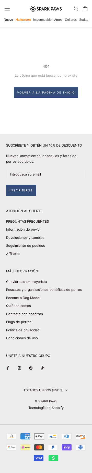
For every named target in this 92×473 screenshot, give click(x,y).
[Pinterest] (30, 368)
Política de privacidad (23, 330)
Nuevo (8, 20)
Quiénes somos (18, 306)
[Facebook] (7, 368)
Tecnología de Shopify (46, 408)
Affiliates (13, 254)
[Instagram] (19, 368)
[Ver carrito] (85, 8)
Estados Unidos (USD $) (43, 390)
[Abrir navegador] (7, 9)
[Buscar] (76, 8)
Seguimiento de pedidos (25, 245)
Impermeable (42, 20)
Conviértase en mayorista (26, 282)
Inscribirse (21, 190)
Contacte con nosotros (24, 314)
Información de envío (23, 229)
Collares (71, 20)
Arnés (58, 20)
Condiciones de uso (22, 338)
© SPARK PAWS (46, 401)
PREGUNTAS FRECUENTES (27, 221)
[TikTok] (42, 368)
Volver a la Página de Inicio (46, 92)
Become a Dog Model (23, 298)
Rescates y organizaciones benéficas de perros (44, 289)
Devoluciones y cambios (25, 237)
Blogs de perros (18, 322)
